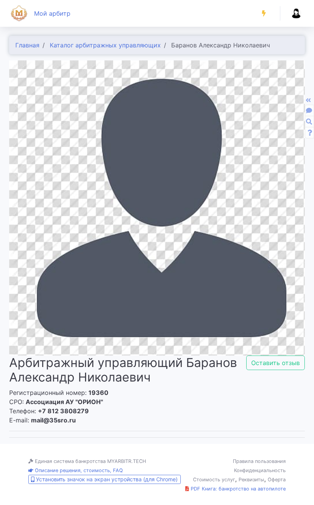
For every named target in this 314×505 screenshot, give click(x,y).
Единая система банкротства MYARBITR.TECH (89, 461)
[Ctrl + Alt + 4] (309, 121)
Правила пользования (259, 461)
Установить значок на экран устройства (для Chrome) (106, 479)
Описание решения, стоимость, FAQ (78, 470)
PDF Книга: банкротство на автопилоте (237, 489)
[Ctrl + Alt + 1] (309, 110)
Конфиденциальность (260, 470)
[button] (263, 13)
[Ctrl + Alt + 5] (309, 132)
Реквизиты (251, 479)
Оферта (277, 479)
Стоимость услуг (214, 479)
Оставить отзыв (275, 363)
